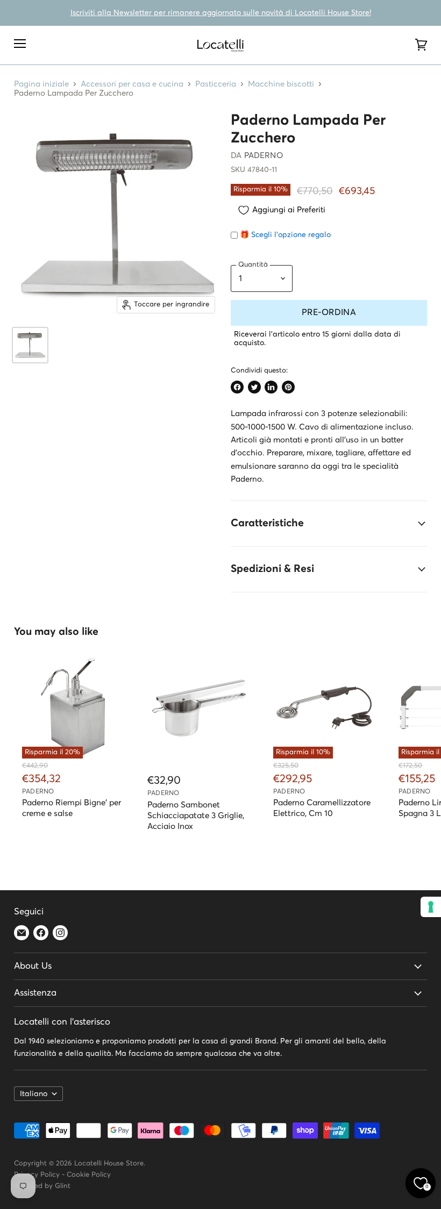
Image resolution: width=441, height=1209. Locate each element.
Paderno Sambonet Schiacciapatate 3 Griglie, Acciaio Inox (195, 816)
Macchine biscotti (281, 84)
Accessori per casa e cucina (132, 84)
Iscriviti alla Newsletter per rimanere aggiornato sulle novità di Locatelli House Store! (220, 13)
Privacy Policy (37, 1174)
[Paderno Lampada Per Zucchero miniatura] (30, 345)
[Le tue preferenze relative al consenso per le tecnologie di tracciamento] (431, 907)
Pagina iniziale (41, 84)
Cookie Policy (89, 1174)
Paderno (263, 156)
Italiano (33, 1094)
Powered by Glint (42, 1186)
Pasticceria (215, 84)
